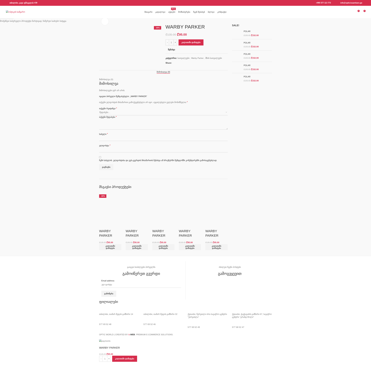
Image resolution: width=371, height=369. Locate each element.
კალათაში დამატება (191, 42)
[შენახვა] (102, 365)
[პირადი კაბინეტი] (352, 12)
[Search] (346, 12)
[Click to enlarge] (105, 21)
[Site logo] (15, 12)
